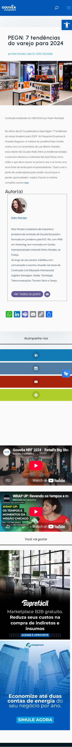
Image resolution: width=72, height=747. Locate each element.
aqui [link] (26, 182)
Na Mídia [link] (48, 53)
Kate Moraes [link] (19, 53)
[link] (67, 25)
